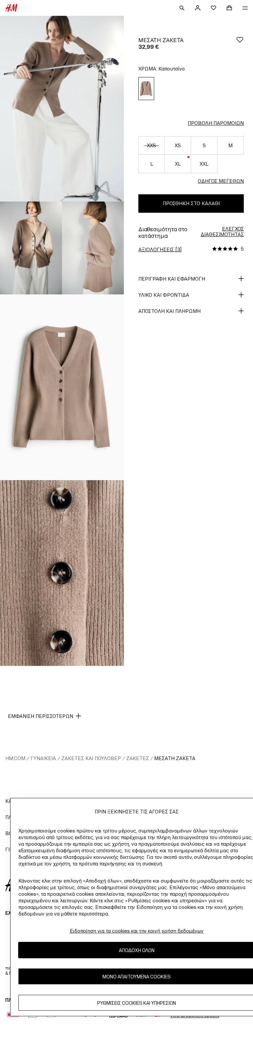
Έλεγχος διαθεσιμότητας (222, 231)
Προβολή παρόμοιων (216, 123)
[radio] (146, 88)
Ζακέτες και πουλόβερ (91, 758)
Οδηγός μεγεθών (221, 181)
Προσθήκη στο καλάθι (191, 203)
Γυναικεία (43, 758)
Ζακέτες (137, 758)
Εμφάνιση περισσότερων (40, 716)
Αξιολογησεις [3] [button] (160, 249)
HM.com (15, 758)
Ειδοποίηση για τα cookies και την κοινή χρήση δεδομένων (137, 931)
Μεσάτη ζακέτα (174, 758)
